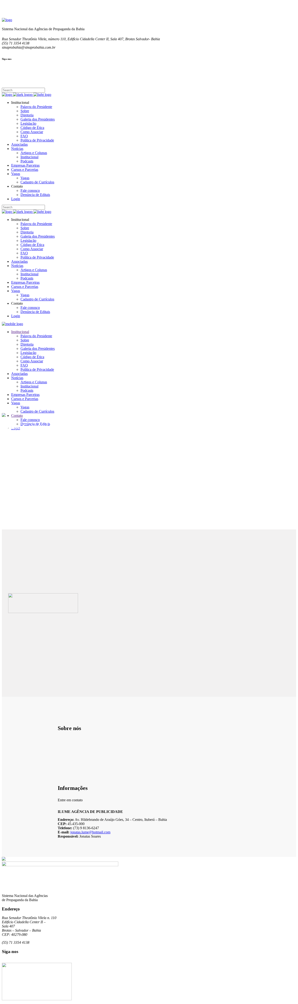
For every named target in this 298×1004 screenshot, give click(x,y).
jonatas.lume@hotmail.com (90, 832)
